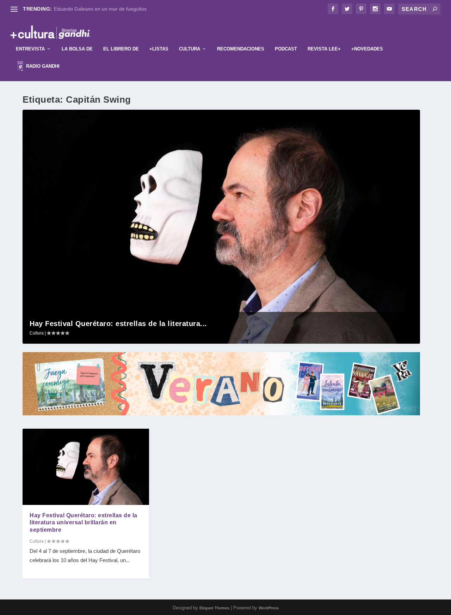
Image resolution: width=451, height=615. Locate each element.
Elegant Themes (214, 608)
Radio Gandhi (42, 66)
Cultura (189, 49)
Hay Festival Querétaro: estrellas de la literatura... (118, 323)
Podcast (286, 49)
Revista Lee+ (324, 49)
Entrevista (30, 49)
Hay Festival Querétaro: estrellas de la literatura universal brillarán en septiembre (83, 522)
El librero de (121, 49)
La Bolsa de (77, 49)
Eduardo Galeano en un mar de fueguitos (100, 9)
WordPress (269, 608)
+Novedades (367, 49)
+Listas (158, 49)
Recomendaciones (240, 49)
